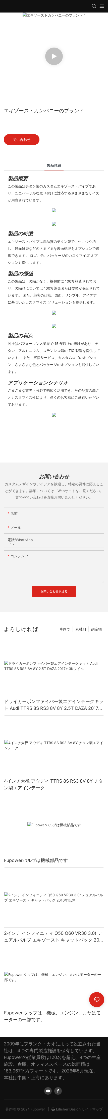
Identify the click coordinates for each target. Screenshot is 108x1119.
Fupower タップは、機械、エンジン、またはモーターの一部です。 (52, 1016)
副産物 (96, 629)
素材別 (80, 629)
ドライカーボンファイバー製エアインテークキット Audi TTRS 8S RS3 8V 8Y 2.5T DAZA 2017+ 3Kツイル (53, 705)
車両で (65, 629)
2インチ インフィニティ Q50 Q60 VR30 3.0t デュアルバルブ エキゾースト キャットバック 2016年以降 (54, 937)
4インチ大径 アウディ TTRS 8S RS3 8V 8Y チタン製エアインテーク (53, 784)
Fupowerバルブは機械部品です (36, 860)
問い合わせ (21, 139)
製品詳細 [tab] (54, 165)
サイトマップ (92, 1109)
